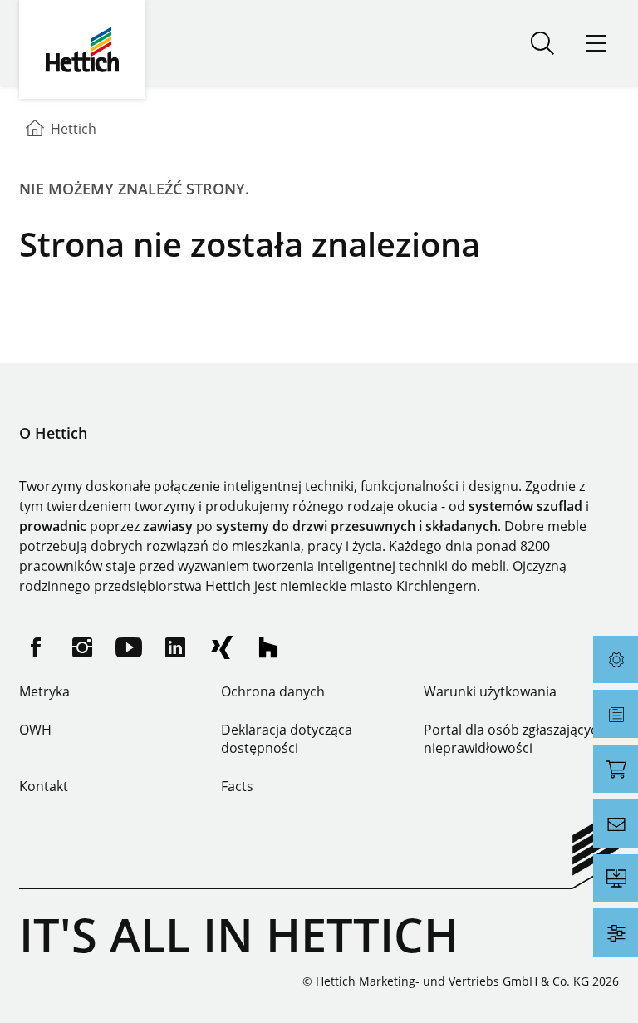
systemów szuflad (525, 506)
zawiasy (168, 526)
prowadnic (52, 526)
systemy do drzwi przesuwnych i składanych (357, 526)
